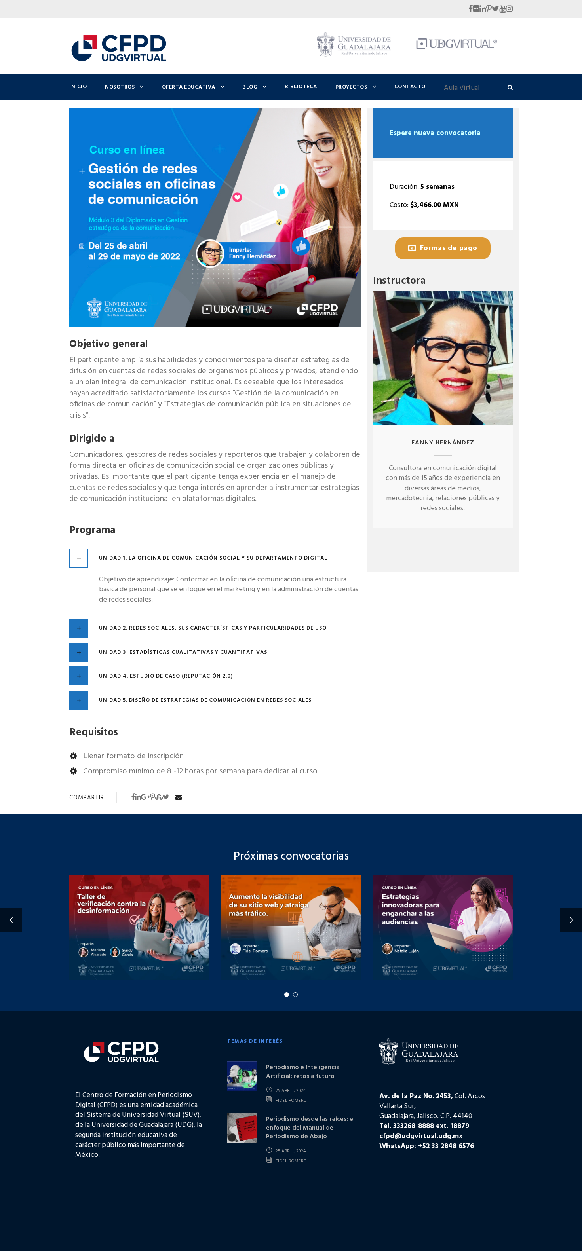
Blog (249, 87)
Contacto (410, 86)
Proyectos (351, 87)
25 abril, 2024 (291, 1090)
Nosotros (120, 87)
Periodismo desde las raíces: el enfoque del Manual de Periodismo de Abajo (310, 1128)
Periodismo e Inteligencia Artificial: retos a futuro (303, 1071)
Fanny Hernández (442, 443)
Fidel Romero (291, 1100)
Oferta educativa (188, 87)
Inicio (78, 86)
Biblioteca (301, 86)
